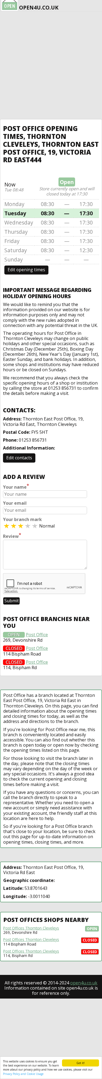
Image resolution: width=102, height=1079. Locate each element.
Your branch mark (22, 519)
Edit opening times (26, 270)
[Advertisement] (51, 65)
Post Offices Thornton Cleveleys (31, 928)
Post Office (37, 634)
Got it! (80, 1063)
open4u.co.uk (83, 983)
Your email (15, 503)
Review (12, 535)
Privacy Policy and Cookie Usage (23, 1074)
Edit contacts (19, 458)
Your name (16, 486)
